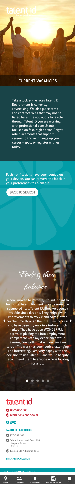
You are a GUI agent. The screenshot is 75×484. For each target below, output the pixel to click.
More (70, 482)
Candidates (35, 482)
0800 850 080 (18, 410)
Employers (19, 482)
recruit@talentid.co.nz (24, 415)
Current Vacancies (53, 482)
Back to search (22, 192)
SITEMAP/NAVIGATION (18, 458)
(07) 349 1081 (18, 435)
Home (5, 482)
